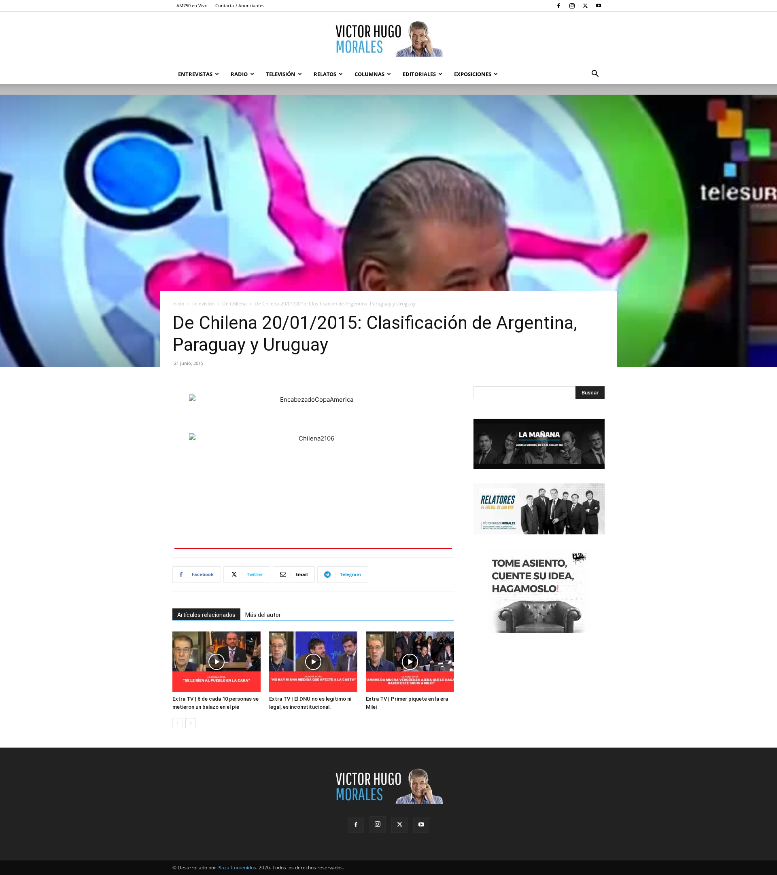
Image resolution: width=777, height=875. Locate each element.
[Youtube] (598, 5)
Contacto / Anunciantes (239, 5)
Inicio (178, 303)
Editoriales (419, 74)
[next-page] (190, 723)
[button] (595, 74)
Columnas (369, 74)
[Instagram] (572, 5)
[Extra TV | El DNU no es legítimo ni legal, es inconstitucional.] (313, 661)
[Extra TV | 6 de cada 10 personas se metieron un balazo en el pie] (216, 661)
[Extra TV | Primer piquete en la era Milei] (410, 661)
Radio (239, 74)
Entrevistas (195, 74)
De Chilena (234, 303)
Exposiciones (472, 74)
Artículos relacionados (206, 615)
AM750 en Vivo (192, 5)
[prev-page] (177, 723)
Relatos (325, 74)
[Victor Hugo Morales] (388, 38)
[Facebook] (558, 5)
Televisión (280, 74)
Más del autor (263, 615)
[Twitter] (585, 5)
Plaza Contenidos (236, 867)
